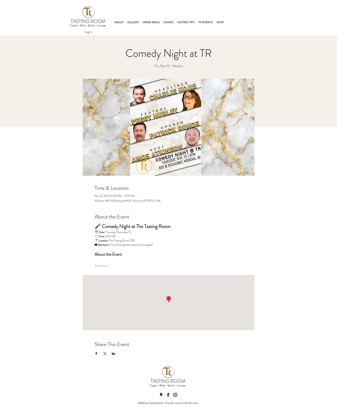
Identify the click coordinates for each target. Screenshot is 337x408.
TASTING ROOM (89, 21)
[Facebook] (168, 394)
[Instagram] (175, 394)
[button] (220, 22)
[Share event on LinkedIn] (113, 353)
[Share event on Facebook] (96, 353)
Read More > (101, 266)
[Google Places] (161, 394)
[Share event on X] (105, 353)
